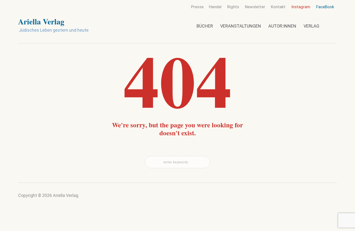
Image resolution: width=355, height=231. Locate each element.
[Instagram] (323, 198)
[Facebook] (332, 197)
